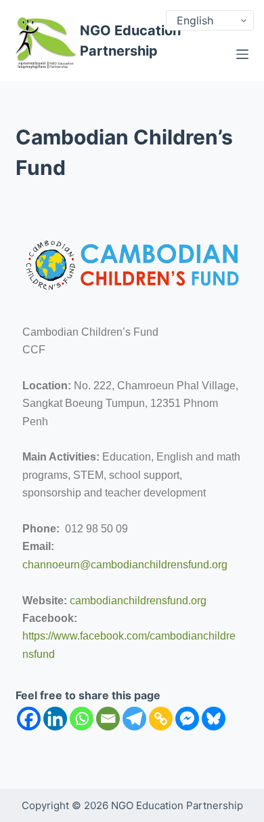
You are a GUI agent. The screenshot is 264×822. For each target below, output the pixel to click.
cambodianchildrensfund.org (138, 600)
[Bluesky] (213, 718)
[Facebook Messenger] (187, 718)
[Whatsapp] (81, 718)
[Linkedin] (55, 718)
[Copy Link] (161, 718)
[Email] (108, 718)
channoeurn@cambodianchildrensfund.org (124, 564)
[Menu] (242, 54)
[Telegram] (134, 718)
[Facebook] (29, 718)
